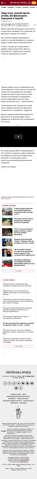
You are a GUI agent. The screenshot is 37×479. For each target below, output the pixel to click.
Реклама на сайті (15, 394)
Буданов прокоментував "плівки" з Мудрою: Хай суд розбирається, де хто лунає (24, 241)
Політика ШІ (11, 398)
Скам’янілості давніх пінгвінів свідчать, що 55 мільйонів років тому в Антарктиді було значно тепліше (18, 301)
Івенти (24, 394)
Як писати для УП (28, 400)
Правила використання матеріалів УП (18, 396)
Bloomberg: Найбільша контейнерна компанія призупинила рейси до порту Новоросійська (24, 262)
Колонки (25, 7)
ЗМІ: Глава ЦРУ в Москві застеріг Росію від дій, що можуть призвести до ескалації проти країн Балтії (24, 252)
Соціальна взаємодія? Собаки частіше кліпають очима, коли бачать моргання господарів (17, 340)
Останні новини (8, 280)
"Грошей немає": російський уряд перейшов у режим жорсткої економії (17, 285)
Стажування (14, 403)
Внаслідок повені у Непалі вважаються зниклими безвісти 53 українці (23, 220)
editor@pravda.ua (23, 461)
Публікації (11, 7)
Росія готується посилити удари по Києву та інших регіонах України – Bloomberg (23, 232)
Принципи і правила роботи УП (12, 400)
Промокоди (22, 403)
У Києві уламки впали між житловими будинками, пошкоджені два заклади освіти (23, 211)
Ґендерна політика (22, 398)
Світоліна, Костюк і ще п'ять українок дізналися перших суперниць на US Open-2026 (18, 332)
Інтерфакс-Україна (21, 432)
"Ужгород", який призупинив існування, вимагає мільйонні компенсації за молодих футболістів (18, 309)
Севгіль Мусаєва (24, 459)
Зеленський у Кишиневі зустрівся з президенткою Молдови (16, 317)
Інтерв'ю (32, 7)
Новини (3, 7)
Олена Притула (24, 460)
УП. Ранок (18, 7)
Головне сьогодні (9, 205)
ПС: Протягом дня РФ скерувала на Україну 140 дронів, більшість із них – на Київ (18, 324)
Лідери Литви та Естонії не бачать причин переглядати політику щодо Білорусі (16, 292)
